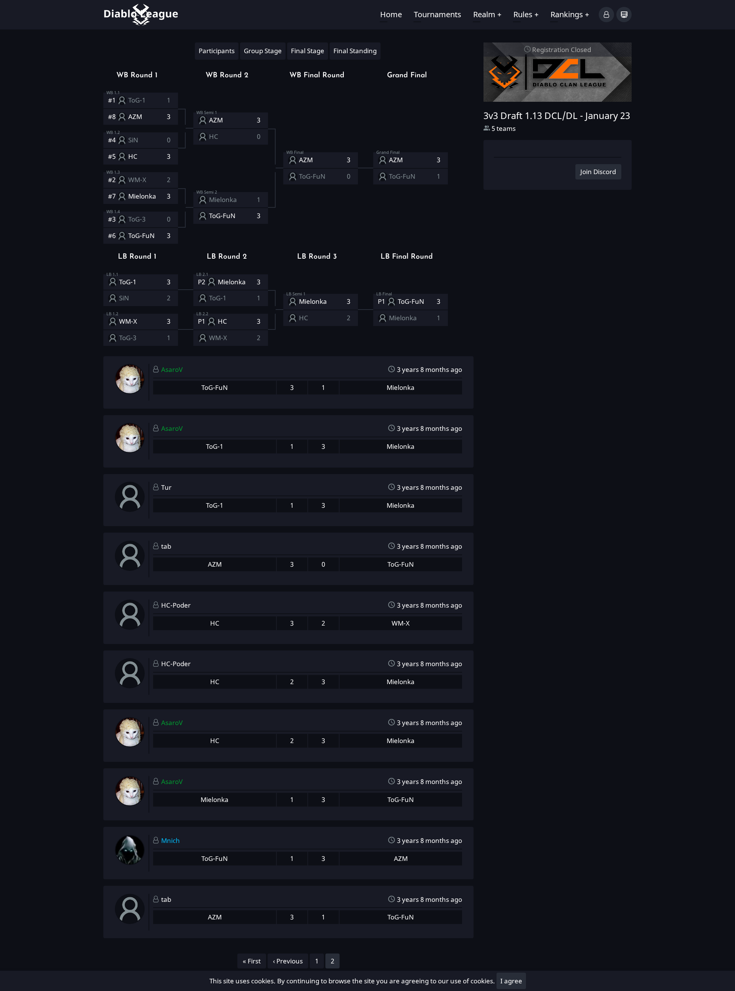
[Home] (140, 14)
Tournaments (437, 14)
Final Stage (307, 50)
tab (166, 546)
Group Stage (263, 50)
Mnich (170, 840)
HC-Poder (176, 605)
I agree (511, 980)
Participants (217, 50)
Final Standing (355, 50)
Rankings (569, 14)
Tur (166, 487)
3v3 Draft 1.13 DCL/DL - (556, 115)
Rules (526, 14)
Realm (487, 14)
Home (391, 14)
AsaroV (172, 369)
